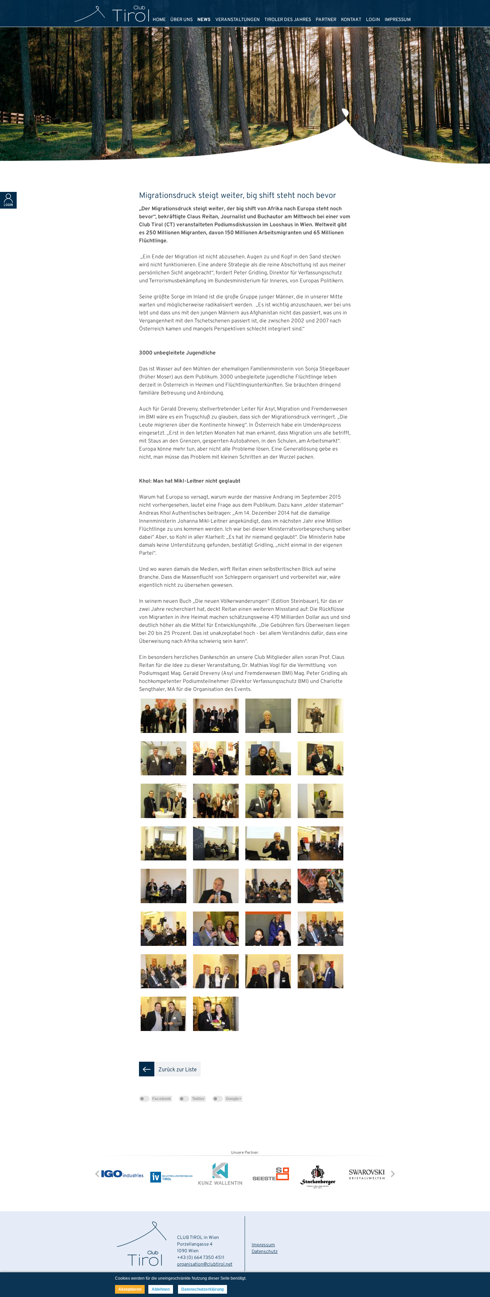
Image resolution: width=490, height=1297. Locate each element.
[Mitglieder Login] (8, 207)
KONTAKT (351, 20)
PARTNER (326, 20)
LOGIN (373, 20)
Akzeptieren (129, 1289)
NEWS (204, 20)
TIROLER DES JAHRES (287, 20)
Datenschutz (265, 1252)
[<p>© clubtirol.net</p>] (165, 738)
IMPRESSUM (398, 20)
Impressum (263, 1245)
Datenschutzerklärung (202, 1289)
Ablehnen (161, 1289)
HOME (159, 20)
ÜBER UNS (181, 20)
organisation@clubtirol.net (204, 1264)
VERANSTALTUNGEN (237, 20)
